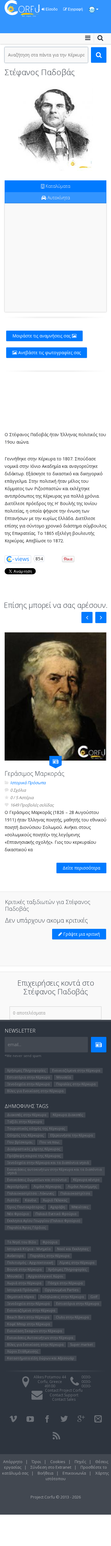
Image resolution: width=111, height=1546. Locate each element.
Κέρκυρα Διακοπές (68, 1114)
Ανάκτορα (15, 1255)
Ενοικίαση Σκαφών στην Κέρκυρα (34, 1330)
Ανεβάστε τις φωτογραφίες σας (49, 352)
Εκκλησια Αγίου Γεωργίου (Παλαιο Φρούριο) (43, 1220)
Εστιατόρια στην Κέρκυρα (28, 1077)
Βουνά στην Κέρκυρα (24, 1269)
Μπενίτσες (80, 1207)
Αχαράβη (57, 1207)
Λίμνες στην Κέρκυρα (77, 1262)
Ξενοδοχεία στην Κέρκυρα (28, 1084)
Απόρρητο (13, 1461)
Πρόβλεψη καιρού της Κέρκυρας (34, 1155)
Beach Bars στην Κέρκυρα (28, 1317)
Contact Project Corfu (64, 1390)
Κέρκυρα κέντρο (86, 1179)
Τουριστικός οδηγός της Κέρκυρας (36, 1128)
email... (14, 1044)
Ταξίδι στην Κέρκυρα (24, 1121)
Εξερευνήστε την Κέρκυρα (71, 1135)
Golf (93, 1296)
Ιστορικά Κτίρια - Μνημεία (29, 1248)
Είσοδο (51, 9)
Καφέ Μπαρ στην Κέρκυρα (28, 1324)
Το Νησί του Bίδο (21, 1242)
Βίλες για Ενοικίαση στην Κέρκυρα (35, 1090)
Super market (81, 1344)
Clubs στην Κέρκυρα (72, 1317)
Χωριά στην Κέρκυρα (24, 1283)
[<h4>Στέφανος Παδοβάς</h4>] (55, 126)
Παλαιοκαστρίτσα (75, 1193)
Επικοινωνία (74, 1473)
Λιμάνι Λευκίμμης (82, 1186)
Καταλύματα (57, 186)
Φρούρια (50, 1242)
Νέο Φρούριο (18, 1213)
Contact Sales (64, 1399)
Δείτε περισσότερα (81, 868)
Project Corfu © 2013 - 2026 (56, 1497)
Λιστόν (12, 1200)
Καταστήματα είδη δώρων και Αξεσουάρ (40, 1358)
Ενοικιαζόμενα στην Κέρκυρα (76, 1070)
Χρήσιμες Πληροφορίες (26, 1070)
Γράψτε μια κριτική (81, 934)
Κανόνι (30, 1200)
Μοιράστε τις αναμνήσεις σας (42, 336)
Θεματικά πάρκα (20, 1296)
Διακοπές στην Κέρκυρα (26, 1114)
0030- (86, 1377)
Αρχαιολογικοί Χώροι (45, 1276)
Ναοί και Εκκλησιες (72, 1248)
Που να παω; (49, 1142)
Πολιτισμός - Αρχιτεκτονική (30, 1262)
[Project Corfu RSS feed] (56, 1436)
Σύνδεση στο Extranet (51, 1467)
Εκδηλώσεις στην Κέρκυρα (62, 1296)
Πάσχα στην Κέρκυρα (65, 1283)
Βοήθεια (45, 1473)
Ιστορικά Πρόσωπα (28, 782)
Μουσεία (63, 1077)
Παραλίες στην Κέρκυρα (76, 1084)
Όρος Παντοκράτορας (25, 1207)
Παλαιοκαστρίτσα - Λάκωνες (30, 1193)
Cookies (57, 1461)
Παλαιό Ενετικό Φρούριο (55, 1213)
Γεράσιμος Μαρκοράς (34, 773)
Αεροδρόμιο (17, 1186)
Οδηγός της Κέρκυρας (25, 1135)
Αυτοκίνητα (58, 198)
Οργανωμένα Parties (61, 1289)
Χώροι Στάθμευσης (22, 1351)
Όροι (36, 1461)
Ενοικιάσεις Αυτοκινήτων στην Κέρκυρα (40, 1337)
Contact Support (64, 1395)
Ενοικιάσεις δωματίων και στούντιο (37, 1179)
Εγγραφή (75, 9)
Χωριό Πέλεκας (55, 1200)
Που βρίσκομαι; (20, 1142)
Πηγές (80, 1461)
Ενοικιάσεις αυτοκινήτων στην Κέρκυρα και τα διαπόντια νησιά (54, 1171)
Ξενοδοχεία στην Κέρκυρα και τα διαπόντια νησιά (48, 1162)
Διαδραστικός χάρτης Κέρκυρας (33, 1148)
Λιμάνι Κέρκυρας (47, 1186)
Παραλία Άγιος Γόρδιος (26, 1227)
